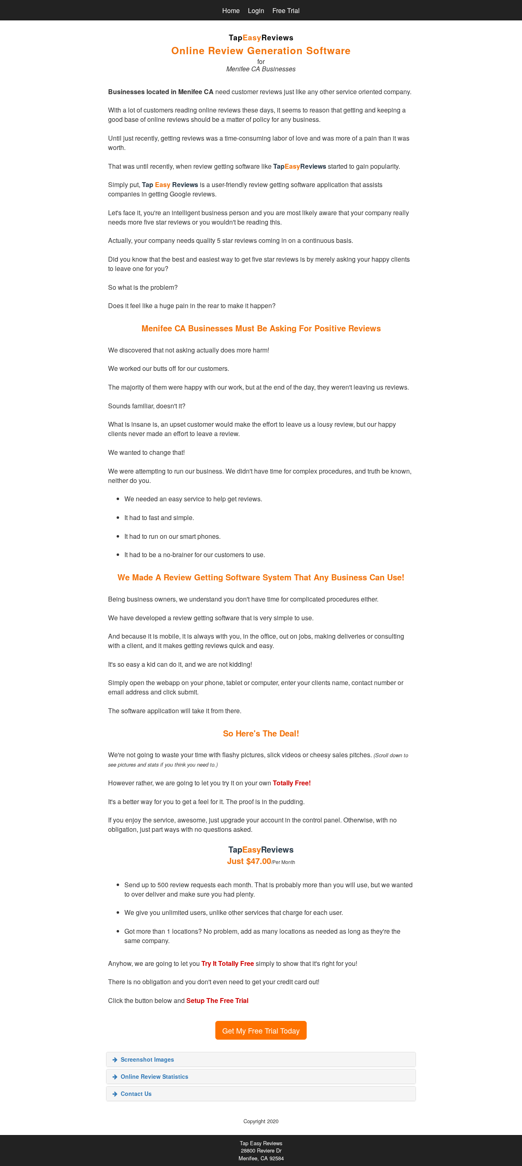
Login (256, 10)
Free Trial (286, 10)
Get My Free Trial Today (261, 1030)
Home (231, 10)
